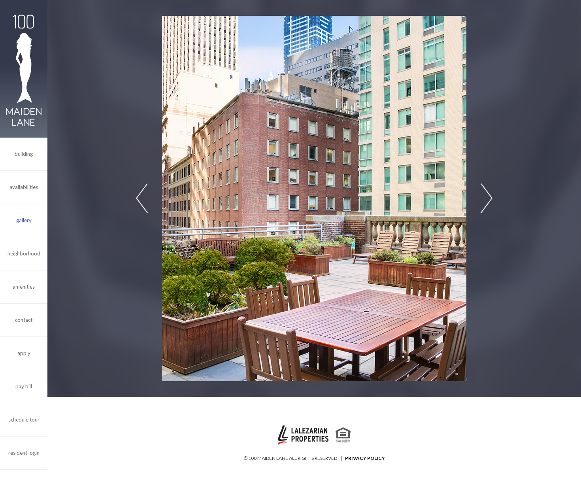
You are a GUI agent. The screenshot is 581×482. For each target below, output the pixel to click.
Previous (142, 198)
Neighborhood (24, 253)
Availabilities (23, 187)
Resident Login (24, 453)
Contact (23, 320)
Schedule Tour (24, 419)
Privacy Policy (365, 458)
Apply (23, 353)
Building (24, 154)
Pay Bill (23, 386)
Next (486, 198)
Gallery (24, 220)
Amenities (24, 287)
